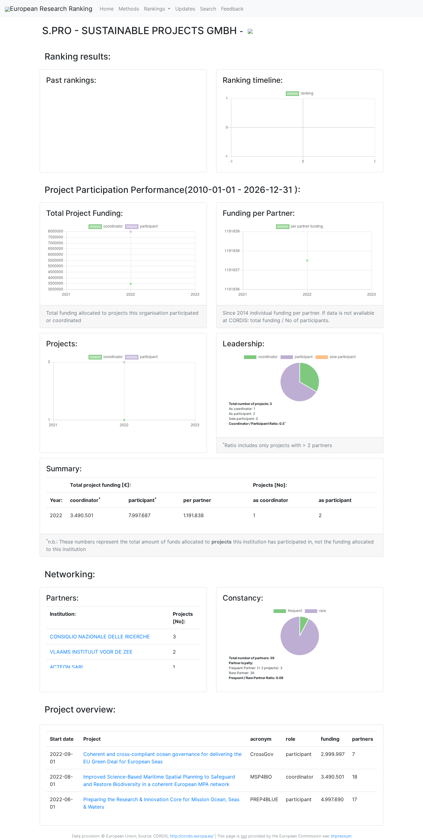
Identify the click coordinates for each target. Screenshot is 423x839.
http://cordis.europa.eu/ (191, 836)
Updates (185, 9)
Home (107, 9)
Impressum (340, 836)
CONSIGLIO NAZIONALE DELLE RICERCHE (100, 636)
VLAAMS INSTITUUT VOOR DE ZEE (91, 652)
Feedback (232, 9)
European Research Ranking (51, 8)
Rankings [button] (155, 9)
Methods (129, 9)
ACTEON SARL (67, 667)
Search (208, 9)
